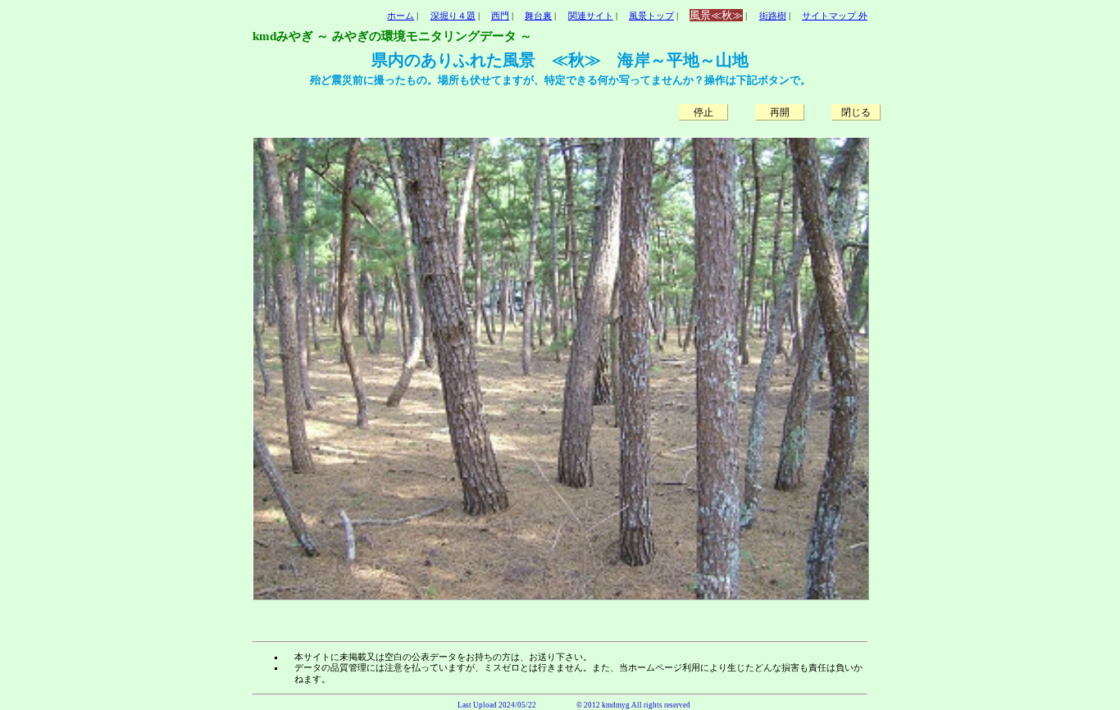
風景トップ (651, 15)
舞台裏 (538, 15)
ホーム (400, 15)
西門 (500, 15)
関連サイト (590, 15)
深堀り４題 (453, 15)
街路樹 (772, 15)
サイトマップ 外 (834, 15)
